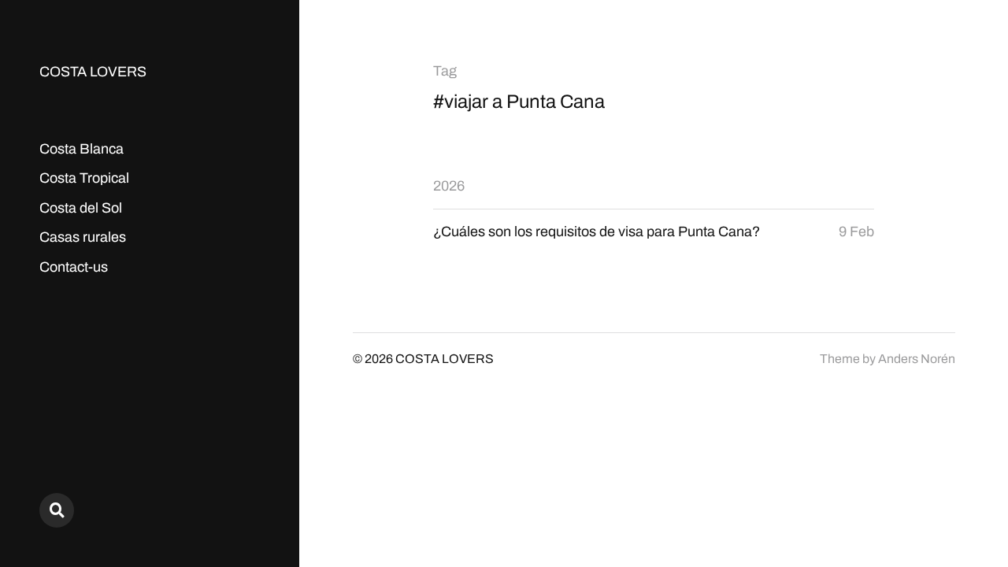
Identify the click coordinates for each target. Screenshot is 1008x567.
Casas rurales (82, 237)
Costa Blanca (81, 149)
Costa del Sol (80, 208)
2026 (449, 186)
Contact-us (73, 267)
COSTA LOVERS (92, 72)
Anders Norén (916, 358)
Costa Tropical (84, 178)
